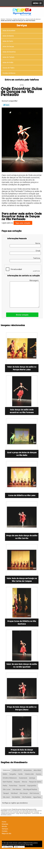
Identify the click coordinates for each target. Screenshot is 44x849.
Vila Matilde (16, 797)
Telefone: (37, 258)
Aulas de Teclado (8, 57)
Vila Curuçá (24, 793)
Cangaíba (12, 774)
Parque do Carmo (35, 782)
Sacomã (22, 786)
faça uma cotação (23, 223)
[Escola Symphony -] (22, 12)
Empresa (5, 824)
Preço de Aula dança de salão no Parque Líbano (21, 708)
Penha (5, 786)
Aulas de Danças (8, 46)
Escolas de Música (9, 73)
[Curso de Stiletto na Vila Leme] (21, 477)
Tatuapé (6, 793)
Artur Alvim (37, 770)
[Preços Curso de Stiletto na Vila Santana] (21, 603)
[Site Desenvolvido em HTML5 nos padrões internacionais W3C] (19, 847)
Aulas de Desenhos (9, 52)
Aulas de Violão (8, 62)
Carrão (20, 774)
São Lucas (6, 789)
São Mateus (16, 789)
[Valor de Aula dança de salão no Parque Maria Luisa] (21, 348)
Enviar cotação (22, 315)
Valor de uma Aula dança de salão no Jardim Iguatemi (21, 665)
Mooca (24, 782)
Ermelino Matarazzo (10, 778)
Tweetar (6, 105)
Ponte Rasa (13, 786)
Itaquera (17, 782)
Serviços (22, 25)
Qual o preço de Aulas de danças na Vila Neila (22, 453)
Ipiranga (32, 778)
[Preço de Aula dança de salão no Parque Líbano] (21, 688)
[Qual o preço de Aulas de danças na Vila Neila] (21, 434)
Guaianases (23, 778)
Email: (38, 251)
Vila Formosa (34, 793)
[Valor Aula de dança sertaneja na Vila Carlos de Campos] (21, 560)
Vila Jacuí (6, 797)
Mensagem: (34, 280)
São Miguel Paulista (30, 789)
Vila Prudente (26, 797)
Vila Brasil (14, 793)
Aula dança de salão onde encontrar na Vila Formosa (22, 411)
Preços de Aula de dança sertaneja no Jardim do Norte (22, 751)
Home (4, 822)
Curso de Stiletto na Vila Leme (21, 495)
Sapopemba (31, 786)
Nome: (38, 243)
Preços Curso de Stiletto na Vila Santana (21, 622)
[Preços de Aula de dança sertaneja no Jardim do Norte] (21, 731)
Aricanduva (28, 770)
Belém (5, 774)
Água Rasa (37, 797)
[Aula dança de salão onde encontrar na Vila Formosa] (21, 391)
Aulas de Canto (8, 41)
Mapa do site (6, 833)
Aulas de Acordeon (9, 30)
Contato (4, 831)
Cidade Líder (29, 774)
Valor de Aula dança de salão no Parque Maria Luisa (21, 368)
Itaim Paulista (7, 782)
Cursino (38, 774)
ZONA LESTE (17, 770)
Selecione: (6, 770)
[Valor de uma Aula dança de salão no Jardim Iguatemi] (21, 645)
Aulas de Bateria (8, 36)
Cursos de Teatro (8, 68)
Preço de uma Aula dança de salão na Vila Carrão (21, 536)
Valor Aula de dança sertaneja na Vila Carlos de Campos (22, 579)
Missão (4, 826)
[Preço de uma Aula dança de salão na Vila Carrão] (21, 517)
